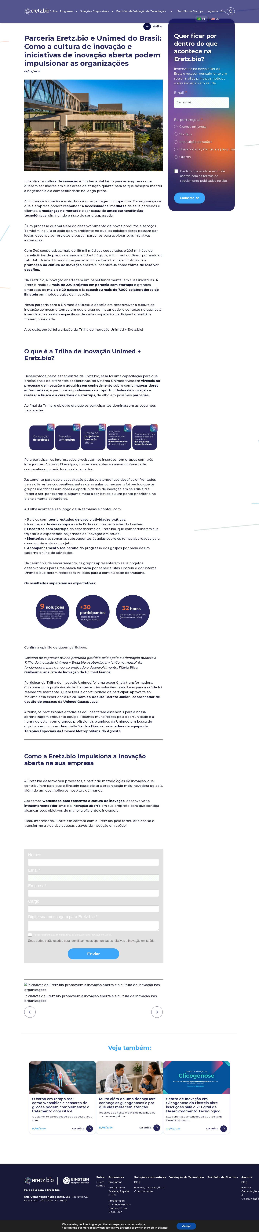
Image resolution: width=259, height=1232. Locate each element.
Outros (185, 157)
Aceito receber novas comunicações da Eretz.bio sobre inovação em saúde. (73, 934)
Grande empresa (193, 126)
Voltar (158, 26)
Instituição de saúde (195, 142)
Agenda (213, 11)
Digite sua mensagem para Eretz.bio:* (62, 916)
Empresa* (37, 885)
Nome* (34, 854)
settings (163, 1228)
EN (217, 18)
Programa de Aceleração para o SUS (118, 1191)
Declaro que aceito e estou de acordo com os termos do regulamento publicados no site (203, 176)
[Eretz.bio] (36, 11)
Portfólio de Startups (190, 11)
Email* (34, 870)
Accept (186, 1226)
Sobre (54, 11)
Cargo (33, 901)
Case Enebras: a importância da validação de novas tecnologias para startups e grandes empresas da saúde (156, 1012)
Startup (185, 134)
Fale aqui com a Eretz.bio (42, 1189)
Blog (223, 11)
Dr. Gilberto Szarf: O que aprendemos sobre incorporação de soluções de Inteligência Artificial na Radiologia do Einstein (29, 1012)
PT (203, 18)
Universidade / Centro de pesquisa (207, 149)
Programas (115, 1181)
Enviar (93, 954)
